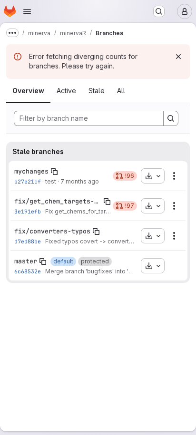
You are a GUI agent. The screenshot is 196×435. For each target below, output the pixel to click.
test (50, 181)
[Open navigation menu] (27, 11)
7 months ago (79, 181)
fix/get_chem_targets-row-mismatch (57, 201)
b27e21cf (27, 181)
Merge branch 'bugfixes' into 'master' (97, 271)
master (25, 261)
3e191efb (27, 211)
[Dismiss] (178, 56)
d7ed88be (27, 241)
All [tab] (121, 91)
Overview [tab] (28, 91)
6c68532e (27, 271)
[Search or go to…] (159, 11)
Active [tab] (66, 91)
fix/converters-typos (52, 231)
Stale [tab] (96, 91)
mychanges (31, 171)
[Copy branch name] (54, 171)
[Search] (170, 118)
